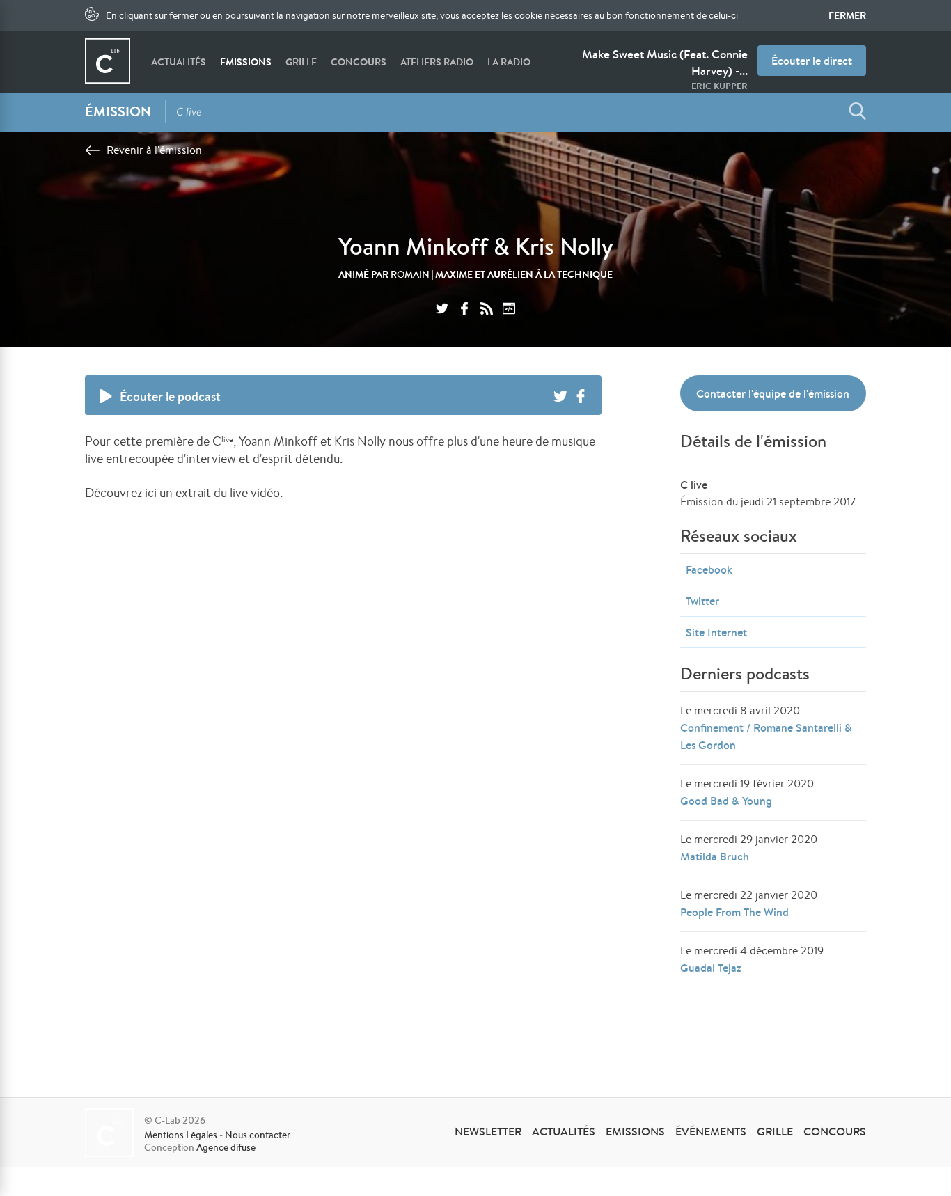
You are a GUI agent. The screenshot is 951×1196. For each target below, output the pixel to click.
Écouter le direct (811, 60)
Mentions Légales (180, 1134)
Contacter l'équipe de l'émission (772, 393)
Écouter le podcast (170, 396)
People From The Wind (734, 912)
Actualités (178, 62)
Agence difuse (226, 1147)
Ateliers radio (436, 62)
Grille (301, 62)
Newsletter (488, 1131)
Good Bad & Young (726, 800)
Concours (358, 62)
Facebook (709, 569)
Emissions (246, 62)
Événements (710, 1131)
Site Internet (716, 632)
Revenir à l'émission (154, 150)
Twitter (702, 600)
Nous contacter (257, 1134)
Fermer (847, 15)
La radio (508, 62)
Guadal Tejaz (710, 967)
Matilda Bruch (714, 856)
